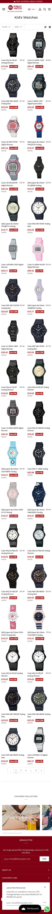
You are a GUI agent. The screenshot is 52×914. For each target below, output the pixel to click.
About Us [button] (6, 870)
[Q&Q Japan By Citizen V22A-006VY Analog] (13, 454)
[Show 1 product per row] (45, 27)
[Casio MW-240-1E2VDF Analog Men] (13, 290)
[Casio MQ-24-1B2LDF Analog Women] (13, 576)
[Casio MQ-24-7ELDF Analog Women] (13, 658)
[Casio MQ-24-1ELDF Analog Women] (13, 372)
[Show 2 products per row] (50, 27)
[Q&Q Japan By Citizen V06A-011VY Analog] (13, 494)
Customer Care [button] (9, 878)
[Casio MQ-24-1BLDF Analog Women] (13, 45)
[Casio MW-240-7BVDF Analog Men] (13, 740)
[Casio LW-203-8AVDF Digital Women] (13, 168)
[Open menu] (4, 9)
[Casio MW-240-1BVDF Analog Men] (13, 86)
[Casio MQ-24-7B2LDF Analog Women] (13, 535)
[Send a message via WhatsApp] (47, 909)
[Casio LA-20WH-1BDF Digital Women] (13, 331)
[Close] (46, 887)
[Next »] (42, 770)
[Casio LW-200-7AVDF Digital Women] (13, 127)
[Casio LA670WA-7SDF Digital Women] (13, 249)
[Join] (43, 902)
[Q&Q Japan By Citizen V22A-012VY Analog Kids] (13, 617)
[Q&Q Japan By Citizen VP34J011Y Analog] (13, 208)
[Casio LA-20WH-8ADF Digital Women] (13, 413)
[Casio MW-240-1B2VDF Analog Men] (13, 699)
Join (44, 859)
